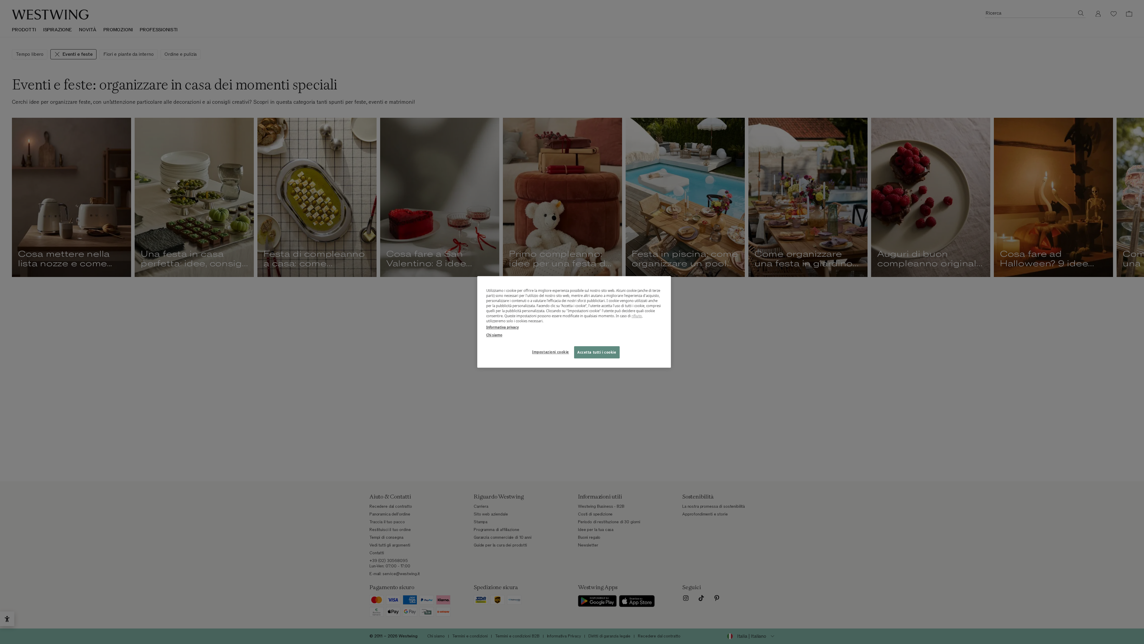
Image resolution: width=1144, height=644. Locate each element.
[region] (574, 322)
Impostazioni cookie (550, 352)
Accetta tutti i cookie (596, 352)
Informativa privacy (502, 327)
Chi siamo (494, 335)
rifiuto (637, 316)
